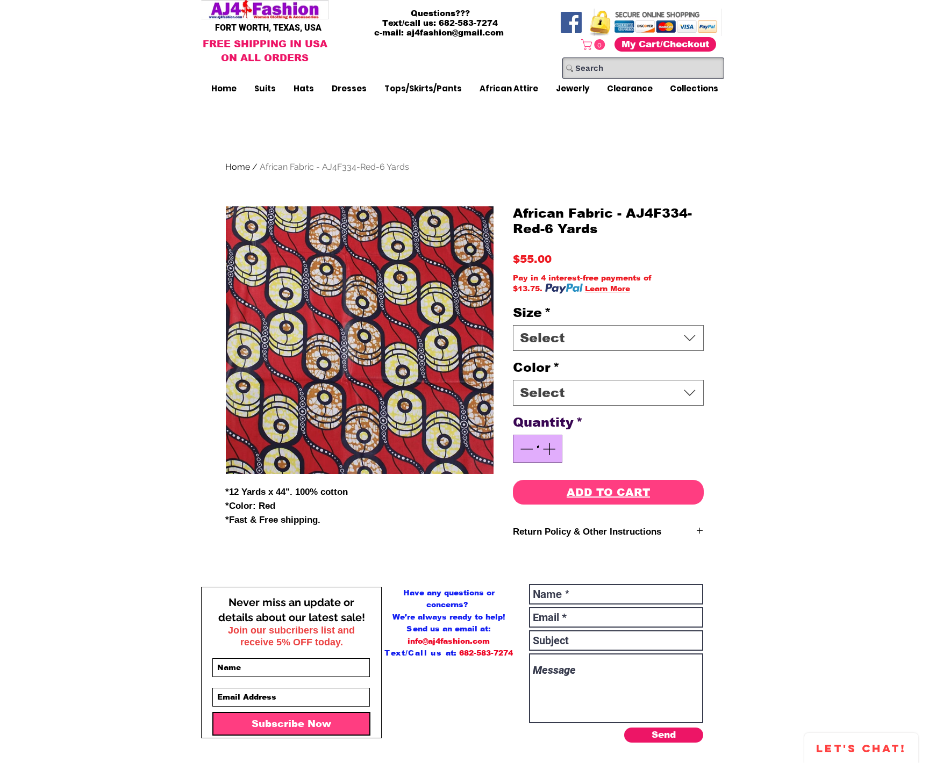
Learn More (607, 288)
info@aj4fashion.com (449, 641)
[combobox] (608, 338)
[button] (594, 44)
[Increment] (550, 448)
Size (532, 312)
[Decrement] (525, 448)
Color (536, 367)
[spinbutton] (537, 448)
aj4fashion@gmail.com (455, 32)
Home (237, 167)
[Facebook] (571, 22)
